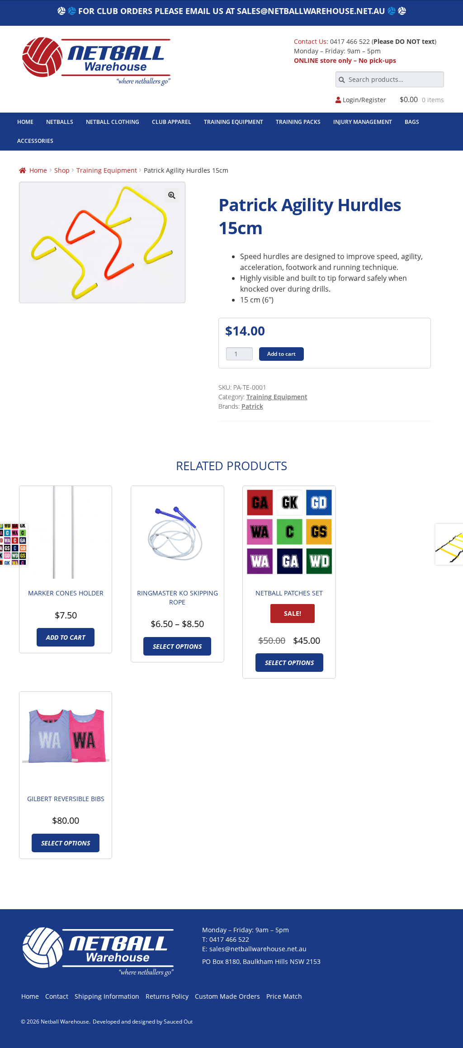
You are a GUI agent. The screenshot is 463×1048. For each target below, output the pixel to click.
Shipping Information (107, 996)
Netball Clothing (112, 122)
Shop (62, 170)
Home (25, 122)
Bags (412, 122)
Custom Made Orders (227, 996)
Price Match (284, 996)
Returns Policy (167, 996)
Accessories (35, 141)
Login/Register (363, 100)
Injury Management (362, 122)
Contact (56, 996)
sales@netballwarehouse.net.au (311, 10)
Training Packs (298, 122)
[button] (172, 195)
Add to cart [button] (65, 637)
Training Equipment (233, 122)
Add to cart (281, 354)
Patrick (252, 406)
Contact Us (310, 41)
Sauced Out (178, 1021)
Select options (177, 646)
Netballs (59, 122)
